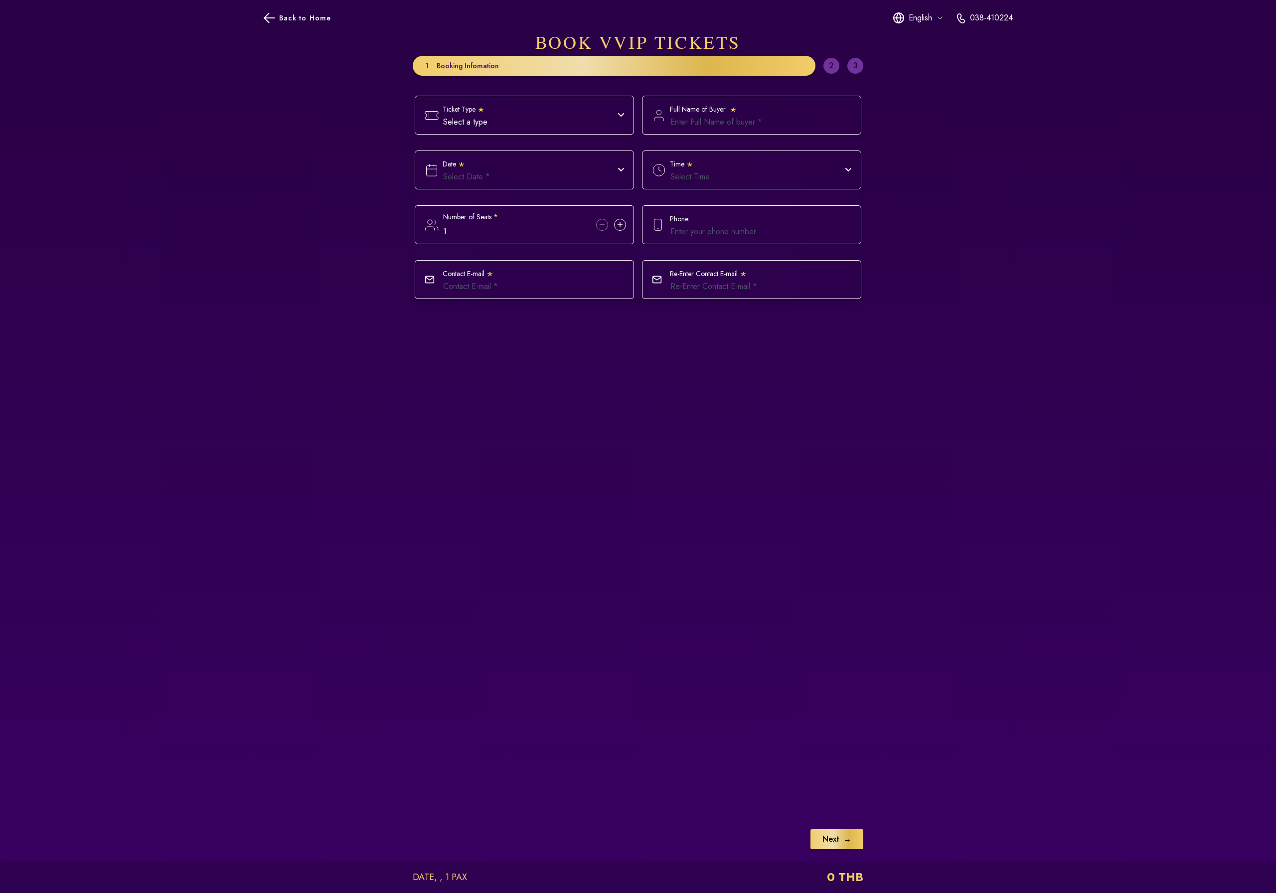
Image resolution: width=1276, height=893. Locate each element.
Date (454, 163)
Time (681, 163)
